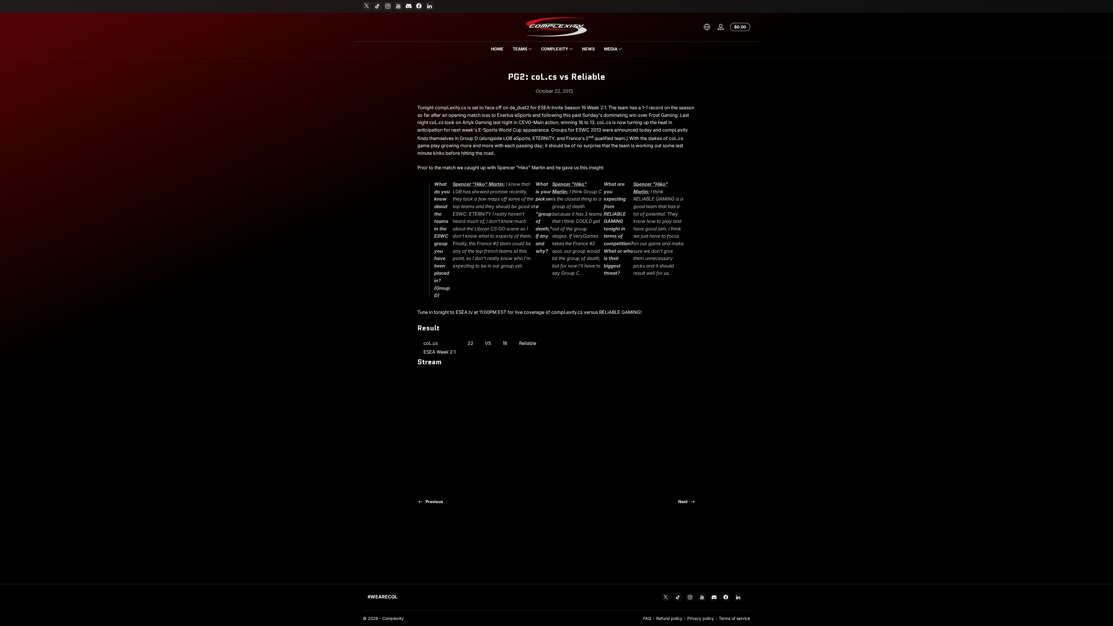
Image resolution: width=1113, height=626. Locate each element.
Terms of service (734, 618)
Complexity (393, 618)
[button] (707, 27)
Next (683, 501)
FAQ (647, 618)
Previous (434, 501)
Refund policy (669, 618)
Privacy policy (700, 618)
